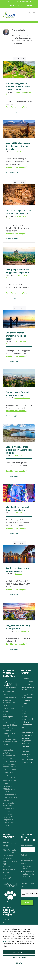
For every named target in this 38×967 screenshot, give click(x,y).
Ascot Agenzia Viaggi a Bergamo (8, 719)
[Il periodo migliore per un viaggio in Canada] (19, 554)
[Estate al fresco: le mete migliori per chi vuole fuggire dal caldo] (19, 433)
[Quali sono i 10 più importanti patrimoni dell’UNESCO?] (19, 194)
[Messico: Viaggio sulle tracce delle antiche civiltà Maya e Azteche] (19, 69)
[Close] (36, 926)
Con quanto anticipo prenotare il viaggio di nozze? (16, 336)
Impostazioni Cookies (19, 957)
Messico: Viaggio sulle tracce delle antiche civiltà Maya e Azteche (18, 86)
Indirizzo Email (27, 846)
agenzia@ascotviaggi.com (23, 1)
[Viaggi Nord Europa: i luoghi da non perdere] (19, 611)
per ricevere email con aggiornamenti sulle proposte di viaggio (28, 871)
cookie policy (7, 941)
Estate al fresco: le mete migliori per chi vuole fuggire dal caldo (19, 450)
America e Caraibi (20, 92)
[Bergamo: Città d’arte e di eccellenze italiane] (19, 378)
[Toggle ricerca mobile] (30, 13)
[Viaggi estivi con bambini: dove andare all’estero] (19, 493)
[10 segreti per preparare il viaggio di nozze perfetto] (19, 256)
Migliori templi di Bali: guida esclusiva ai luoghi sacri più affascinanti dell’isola (28, 739)
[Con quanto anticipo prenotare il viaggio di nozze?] (19, 319)
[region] (19, 946)
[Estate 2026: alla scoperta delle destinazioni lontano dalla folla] (19, 129)
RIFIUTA (19, 963)
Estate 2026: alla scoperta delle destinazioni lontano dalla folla (18, 146)
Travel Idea (18, 151)
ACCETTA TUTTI (19, 952)
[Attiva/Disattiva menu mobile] (34, 13)
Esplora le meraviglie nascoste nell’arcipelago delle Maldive (27, 756)
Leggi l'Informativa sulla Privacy (28, 883)
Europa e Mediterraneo (22, 398)
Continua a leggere (12, 112)
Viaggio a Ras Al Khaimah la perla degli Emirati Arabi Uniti (27, 700)
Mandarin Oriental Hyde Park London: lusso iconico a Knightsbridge (28, 684)
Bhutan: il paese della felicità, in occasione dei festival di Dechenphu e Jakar (27, 719)
